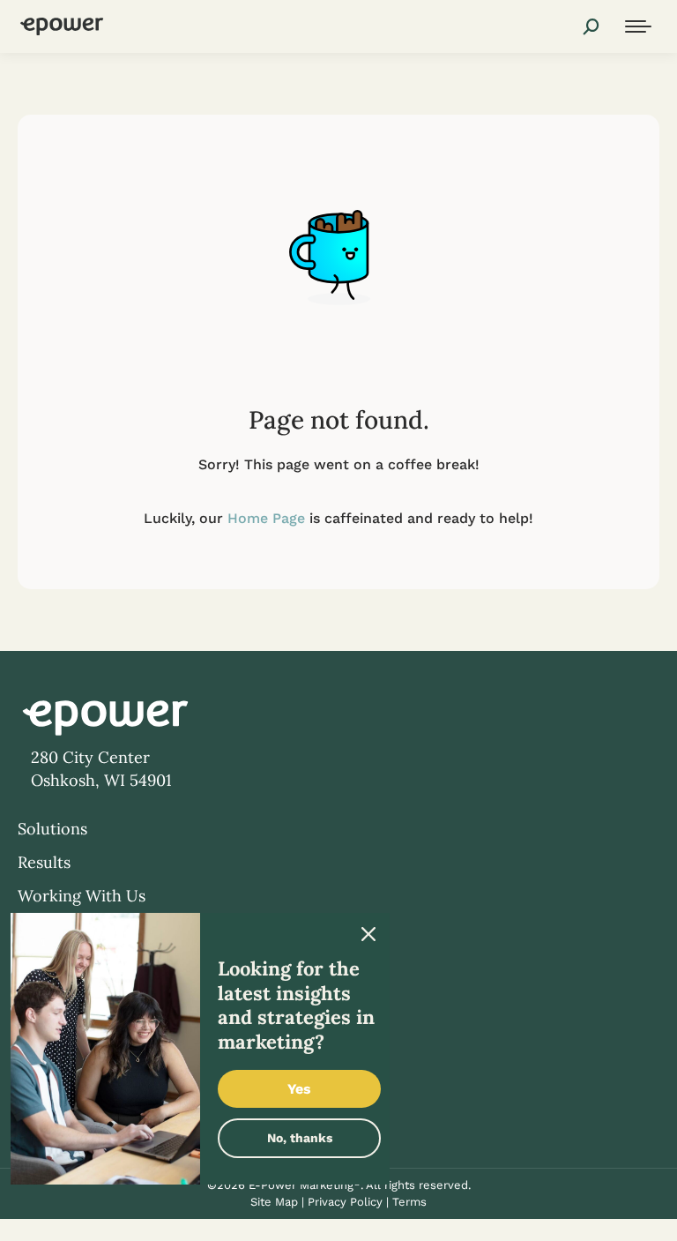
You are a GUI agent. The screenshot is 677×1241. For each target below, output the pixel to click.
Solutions (52, 829)
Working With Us (81, 896)
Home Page (266, 518)
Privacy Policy (345, 1201)
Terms (409, 1201)
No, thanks (299, 1138)
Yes (299, 1088)
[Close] (368, 934)
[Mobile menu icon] (638, 26)
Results (44, 862)
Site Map (274, 1201)
